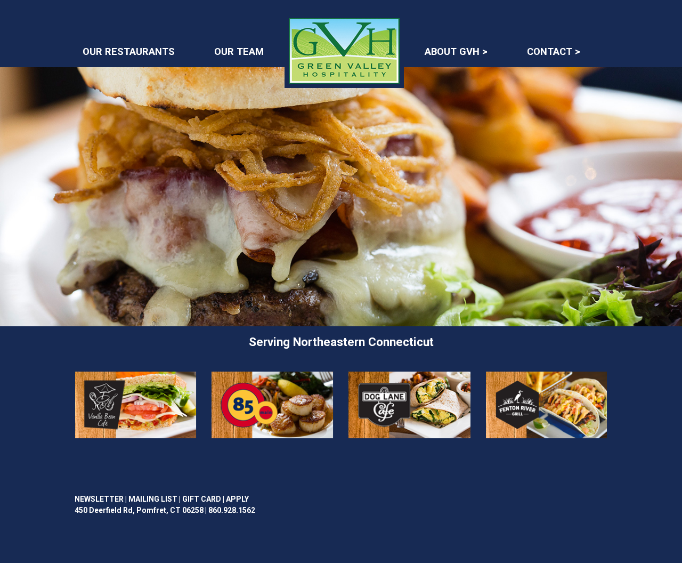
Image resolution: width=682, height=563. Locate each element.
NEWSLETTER (99, 499)
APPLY (237, 499)
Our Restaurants (129, 52)
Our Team (239, 52)
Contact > (553, 52)
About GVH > (456, 52)
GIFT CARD (201, 499)
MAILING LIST (152, 499)
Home (321, 23)
